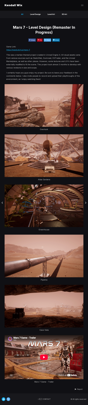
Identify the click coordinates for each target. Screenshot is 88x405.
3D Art (64, 14)
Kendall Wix (13, 5)
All (22, 14)
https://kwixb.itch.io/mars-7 (18, 50)
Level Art (51, 14)
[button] (78, 389)
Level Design (35, 14)
